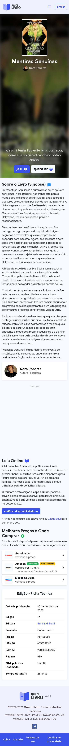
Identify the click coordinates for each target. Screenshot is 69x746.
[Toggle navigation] (49, 7)
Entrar (61, 7)
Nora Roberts (37, 68)
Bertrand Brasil (46, 623)
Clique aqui (54, 518)
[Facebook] (34, 726)
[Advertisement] (34, 111)
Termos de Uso (32, 739)
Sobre (6, 739)
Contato (18, 739)
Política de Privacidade (54, 739)
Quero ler (41, 169)
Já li (19, 169)
